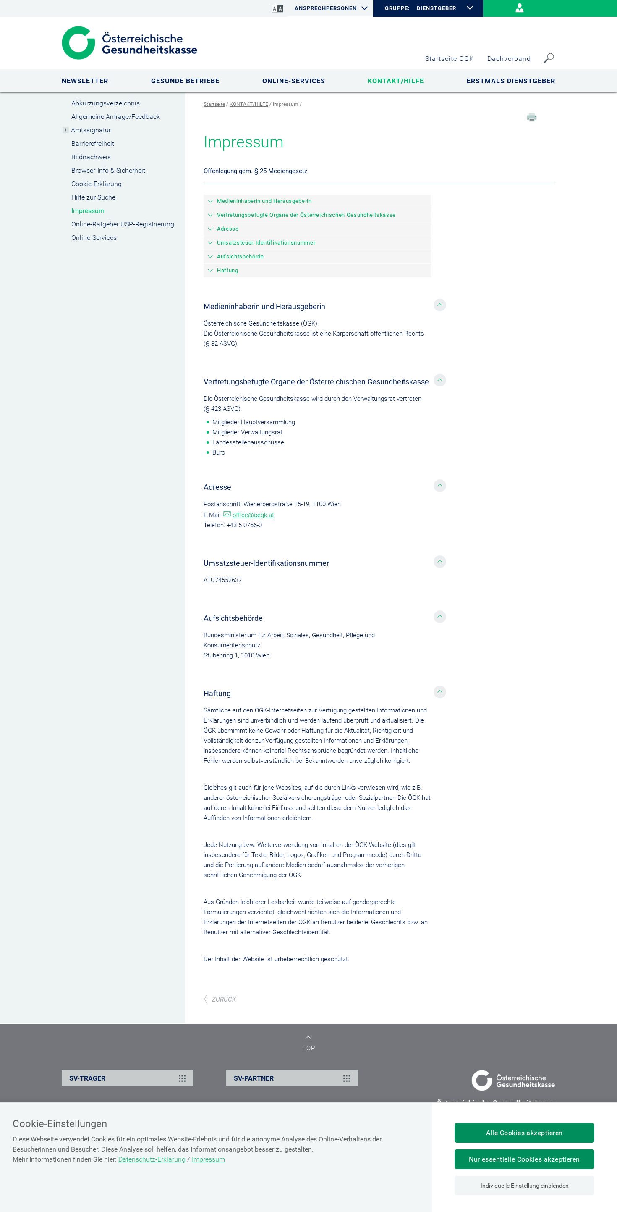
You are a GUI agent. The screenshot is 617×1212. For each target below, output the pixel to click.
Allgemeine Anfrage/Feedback (115, 117)
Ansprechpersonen (326, 8)
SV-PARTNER (254, 1078)
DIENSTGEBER (436, 8)
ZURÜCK (224, 999)
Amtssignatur (91, 130)
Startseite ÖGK (449, 59)
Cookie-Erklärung (96, 184)
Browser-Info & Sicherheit (108, 170)
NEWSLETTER (85, 81)
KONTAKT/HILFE (396, 81)
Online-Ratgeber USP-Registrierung (122, 224)
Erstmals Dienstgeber (511, 81)
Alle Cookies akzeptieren (524, 1133)
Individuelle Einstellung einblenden (525, 1185)
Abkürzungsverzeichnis (105, 103)
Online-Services (94, 238)
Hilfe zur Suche (93, 197)
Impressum (88, 211)
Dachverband (509, 59)
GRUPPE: (397, 8)
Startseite (214, 104)
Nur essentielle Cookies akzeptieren (524, 1159)
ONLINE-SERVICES (293, 81)
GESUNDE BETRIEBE (185, 81)
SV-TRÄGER (87, 1078)
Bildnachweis (91, 157)
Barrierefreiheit (92, 143)
